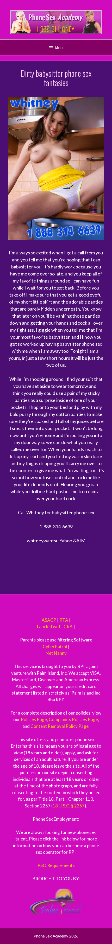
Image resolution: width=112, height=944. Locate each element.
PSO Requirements (56, 865)
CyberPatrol (55, 646)
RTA (63, 620)
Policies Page (34, 719)
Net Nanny (56, 653)
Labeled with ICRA (55, 626)
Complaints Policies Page (73, 719)
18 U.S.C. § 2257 (69, 805)
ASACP (49, 620)
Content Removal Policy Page (59, 726)
